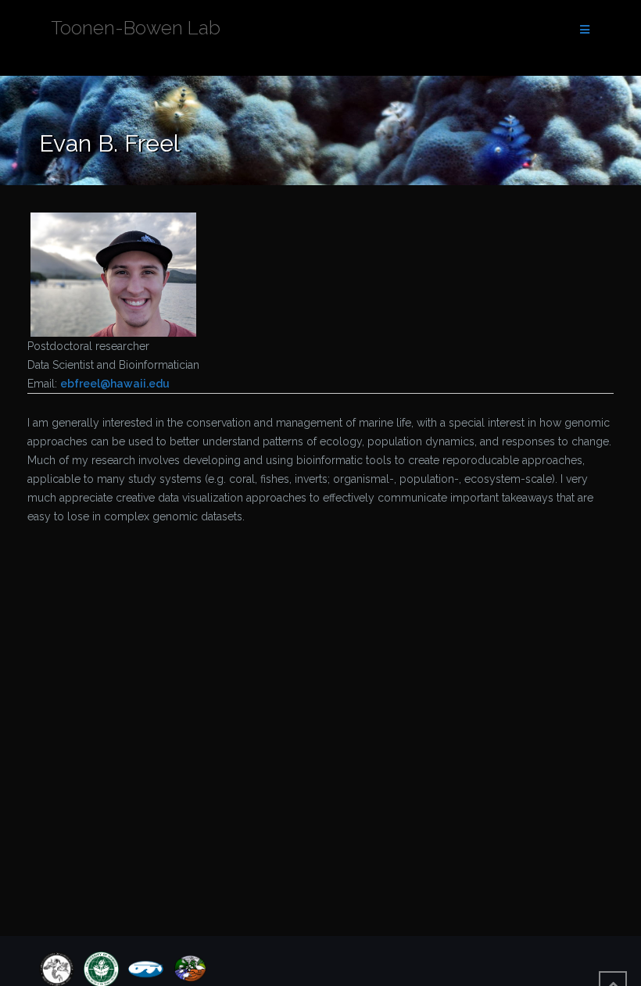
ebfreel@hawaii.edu (115, 383)
